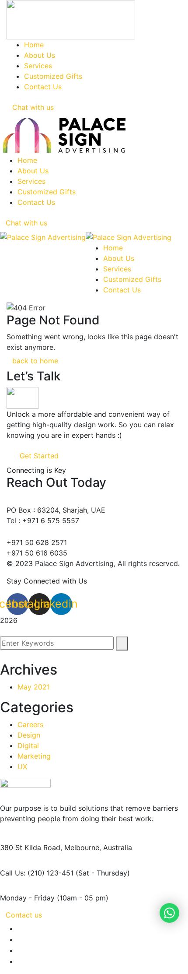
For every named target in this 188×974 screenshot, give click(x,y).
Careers (30, 724)
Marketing (34, 756)
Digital (28, 745)
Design (28, 735)
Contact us (24, 915)
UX (22, 766)
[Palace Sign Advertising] (43, 236)
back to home (35, 360)
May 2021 (33, 686)
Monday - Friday (27, 897)
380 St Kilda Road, (31, 847)
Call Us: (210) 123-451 (36, 873)
